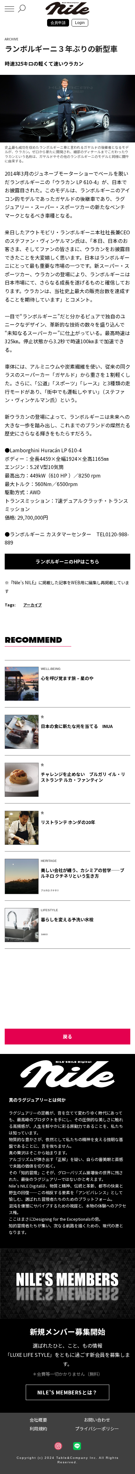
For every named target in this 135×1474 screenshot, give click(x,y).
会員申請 (58, 23)
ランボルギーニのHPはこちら (67, 561)
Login (80, 23)
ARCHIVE (11, 39)
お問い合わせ (97, 1420)
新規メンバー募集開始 (67, 1331)
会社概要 (38, 1420)
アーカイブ (32, 604)
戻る (67, 1036)
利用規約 (38, 1428)
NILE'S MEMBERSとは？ (67, 1392)
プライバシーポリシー (97, 1428)
